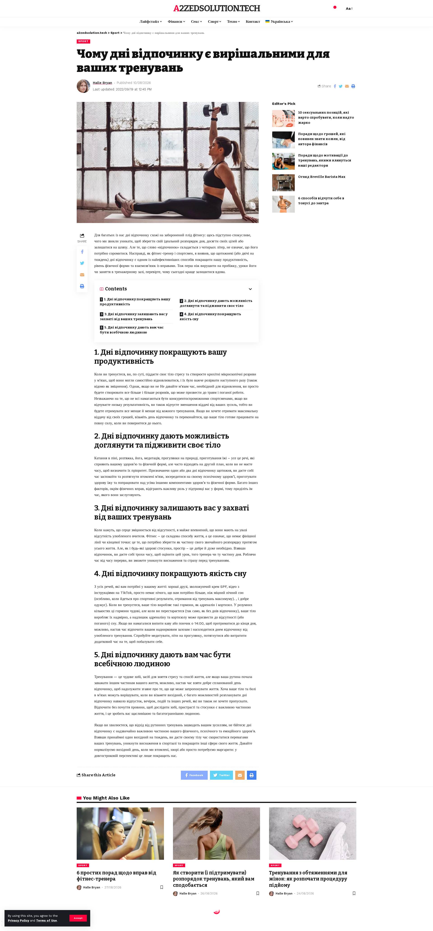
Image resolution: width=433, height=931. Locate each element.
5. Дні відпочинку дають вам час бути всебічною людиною (132, 330)
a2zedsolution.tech (216, 8)
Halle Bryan (102, 83)
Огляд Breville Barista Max (321, 177)
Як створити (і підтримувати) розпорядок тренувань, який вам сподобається (213, 879)
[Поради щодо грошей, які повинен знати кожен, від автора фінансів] (283, 139)
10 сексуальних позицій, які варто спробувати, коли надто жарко (326, 117)
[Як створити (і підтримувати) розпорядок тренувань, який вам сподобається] (216, 833)
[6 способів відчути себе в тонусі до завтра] (283, 204)
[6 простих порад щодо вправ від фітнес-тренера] (120, 833)
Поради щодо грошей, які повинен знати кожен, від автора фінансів (321, 139)
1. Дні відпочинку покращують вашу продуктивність (135, 301)
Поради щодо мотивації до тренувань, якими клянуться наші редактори (324, 160)
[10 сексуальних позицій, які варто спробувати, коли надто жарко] (283, 118)
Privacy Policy (18, 920)
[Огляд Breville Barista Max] (283, 182)
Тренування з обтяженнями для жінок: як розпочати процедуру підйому (308, 879)
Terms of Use (46, 920)
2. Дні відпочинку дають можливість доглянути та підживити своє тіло (216, 303)
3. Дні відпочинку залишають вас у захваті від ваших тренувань (134, 316)
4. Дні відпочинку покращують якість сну (210, 316)
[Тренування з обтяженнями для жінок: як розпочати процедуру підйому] (312, 833)
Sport (83, 41)
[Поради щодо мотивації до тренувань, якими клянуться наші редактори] (283, 161)
